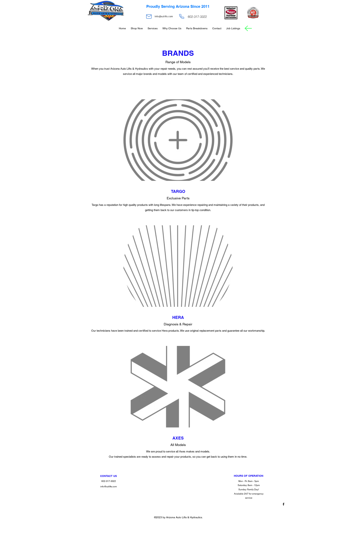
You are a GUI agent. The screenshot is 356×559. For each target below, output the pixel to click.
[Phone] (181, 16)
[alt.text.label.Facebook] (283, 504)
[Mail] (149, 16)
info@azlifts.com (108, 486)
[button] (136, 28)
